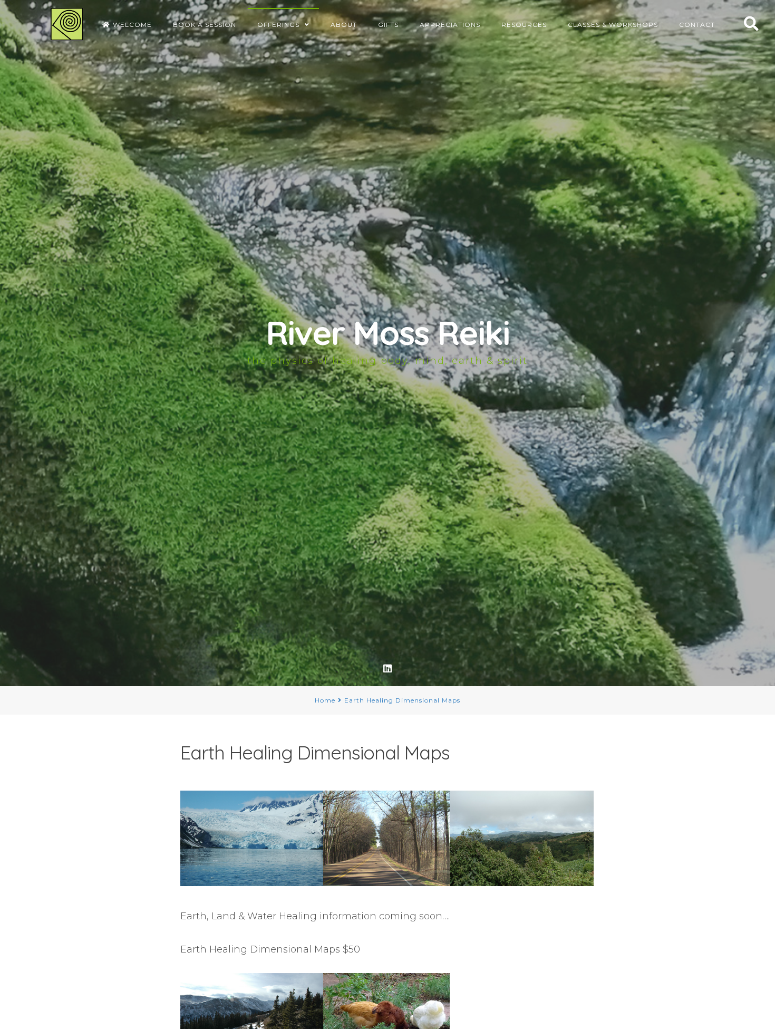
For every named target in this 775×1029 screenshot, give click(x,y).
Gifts (388, 24)
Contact (697, 24)
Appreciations (450, 24)
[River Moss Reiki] (67, 24)
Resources (524, 24)
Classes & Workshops (613, 24)
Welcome (132, 24)
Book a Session (204, 24)
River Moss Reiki (387, 332)
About (344, 24)
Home (325, 700)
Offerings (278, 24)
